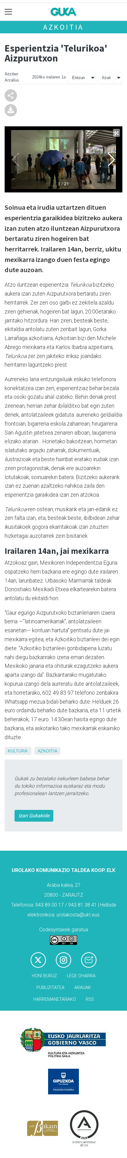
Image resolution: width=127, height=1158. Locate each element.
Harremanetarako (54, 999)
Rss (90, 999)
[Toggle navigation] (8, 11)
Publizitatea (50, 987)
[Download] (11, 110)
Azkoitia (63, 27)
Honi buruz (44, 976)
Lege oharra (81, 976)
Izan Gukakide (33, 816)
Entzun (78, 77)
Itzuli (106, 77)
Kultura (17, 750)
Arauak (82, 987)
